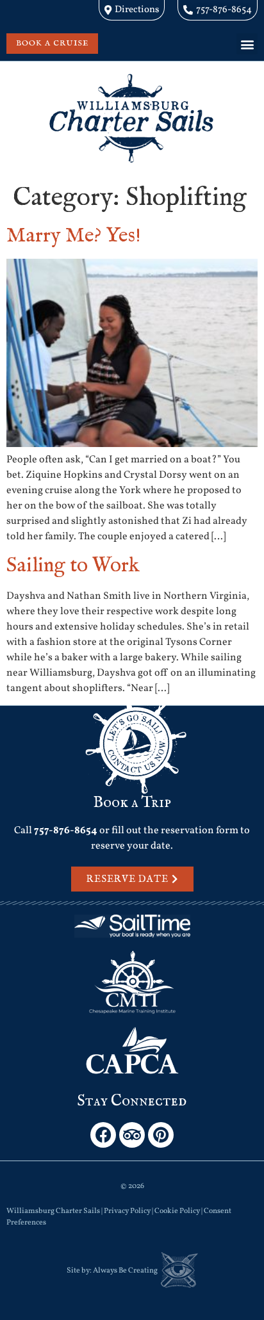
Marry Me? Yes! (73, 236)
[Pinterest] (161, 1135)
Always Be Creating (125, 1271)
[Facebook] (103, 1135)
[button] (247, 43)
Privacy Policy (127, 1211)
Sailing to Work (73, 566)
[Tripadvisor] (132, 1135)
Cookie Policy (177, 1211)
